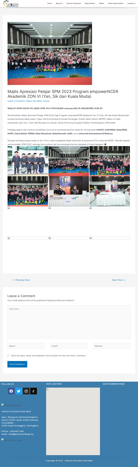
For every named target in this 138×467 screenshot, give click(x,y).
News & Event (90, 3)
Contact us (131, 3)
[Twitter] (18, 391)
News (29, 101)
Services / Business (74, 3)
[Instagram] (26, 391)
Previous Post (21, 280)
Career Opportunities (115, 3)
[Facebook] (11, 391)
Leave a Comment (16, 101)
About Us (59, 3)
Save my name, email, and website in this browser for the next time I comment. (48, 355)
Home (49, 3)
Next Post (118, 280)
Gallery (101, 3)
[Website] (112, 346)
